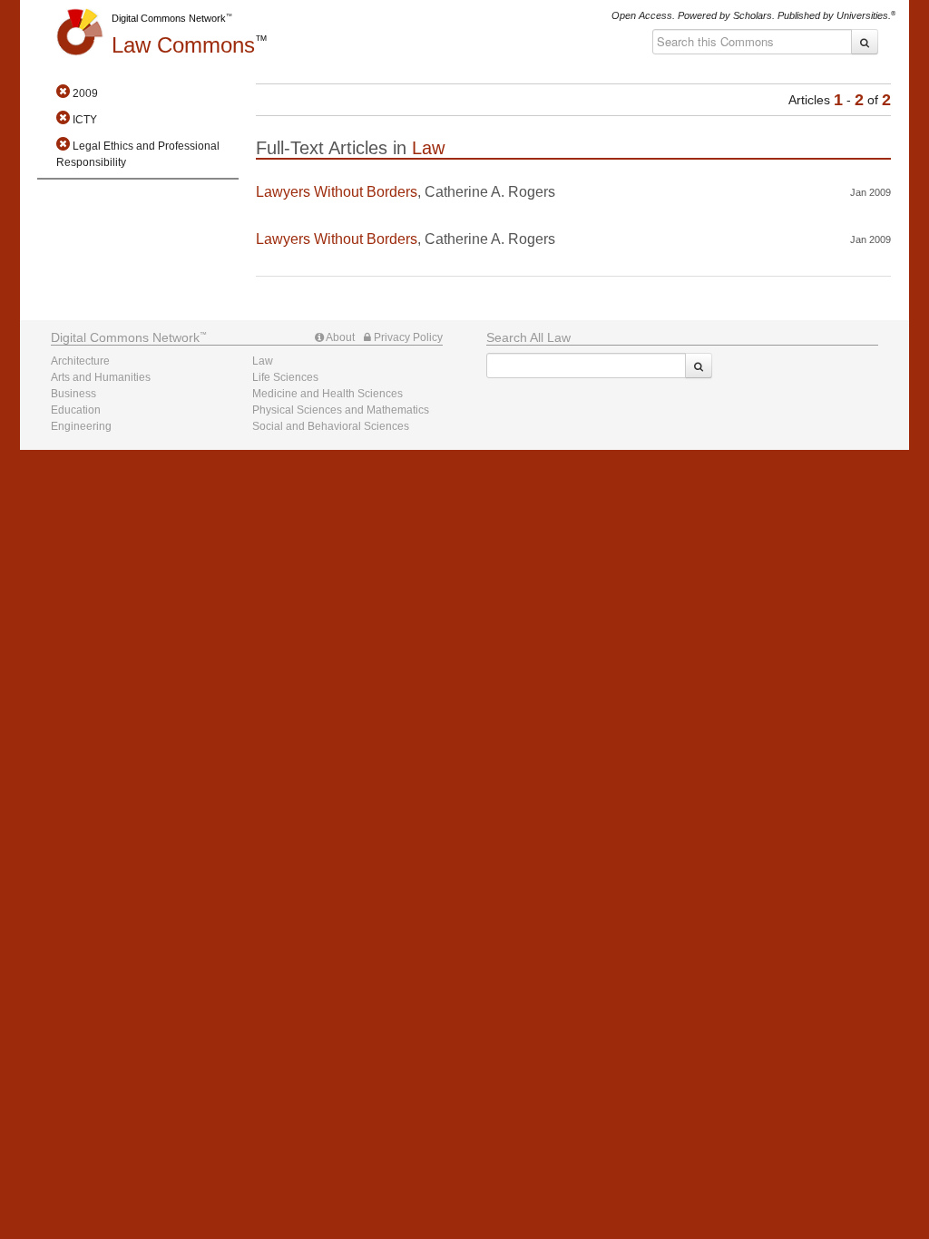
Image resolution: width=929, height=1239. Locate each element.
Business (73, 393)
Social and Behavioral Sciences (330, 426)
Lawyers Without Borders (336, 192)
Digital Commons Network (169, 18)
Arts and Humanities (101, 377)
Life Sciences (285, 377)
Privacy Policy (407, 337)
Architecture (80, 361)
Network (125, 337)
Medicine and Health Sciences (327, 393)
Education (76, 410)
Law (183, 45)
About (339, 337)
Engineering (81, 426)
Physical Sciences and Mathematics (340, 410)
